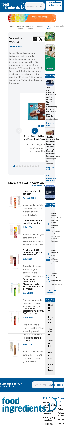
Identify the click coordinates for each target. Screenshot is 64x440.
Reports (40, 26)
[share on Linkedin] (35, 39)
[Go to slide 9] (36, 166)
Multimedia (59, 26)
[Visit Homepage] (13, 10)
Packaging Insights (49, 418)
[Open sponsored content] (32, 20)
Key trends (48, 27)
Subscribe (58, 384)
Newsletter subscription (55, 4)
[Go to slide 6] (28, 166)
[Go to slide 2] (17, 166)
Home (12, 26)
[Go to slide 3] (20, 166)
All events (49, 291)
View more (37, 185)
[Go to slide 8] (33, 166)
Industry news (20, 27)
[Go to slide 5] (25, 166)
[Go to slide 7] (30, 166)
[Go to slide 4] (22, 166)
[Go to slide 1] (14, 166)
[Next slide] (35, 131)
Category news (30, 27)
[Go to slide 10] (38, 166)
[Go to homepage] (29, 412)
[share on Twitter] (40, 39)
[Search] (41, 6)
